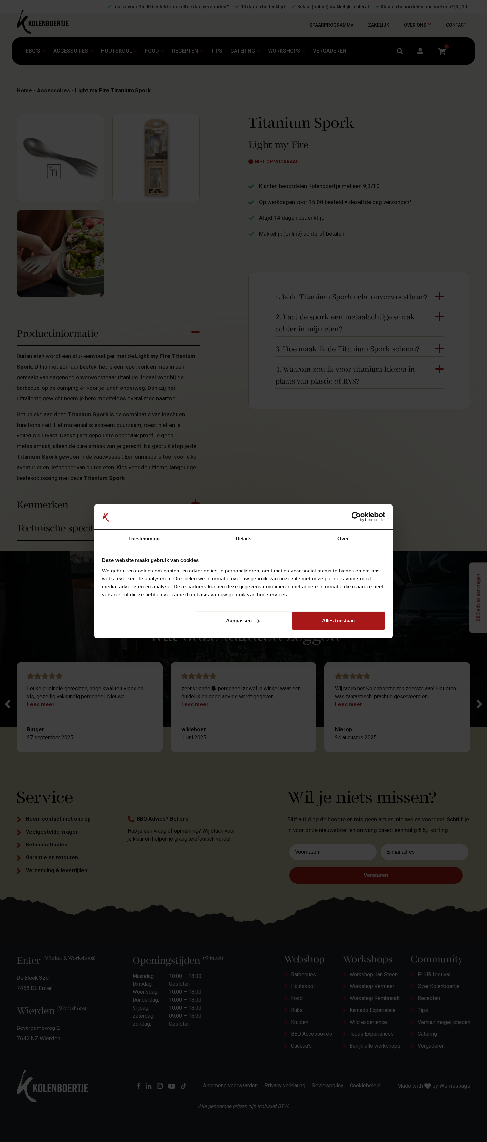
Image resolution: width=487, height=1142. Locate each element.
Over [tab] (343, 538)
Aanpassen (239, 620)
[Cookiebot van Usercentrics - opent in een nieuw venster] (356, 517)
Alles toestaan (338, 620)
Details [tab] (244, 538)
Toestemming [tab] (144, 538)
